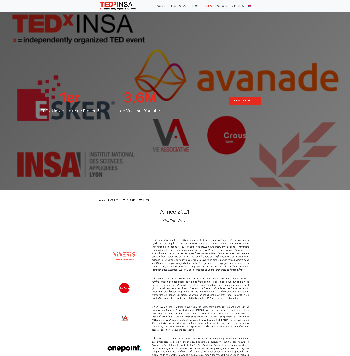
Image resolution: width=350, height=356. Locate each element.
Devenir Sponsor (245, 100)
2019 (132, 200)
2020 (125, 200)
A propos (238, 5)
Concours (223, 5)
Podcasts (184, 5)
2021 (118, 200)
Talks (172, 5)
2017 (146, 200)
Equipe (196, 5)
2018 (139, 200)
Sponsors (208, 5)
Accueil (162, 5)
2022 (110, 200)
